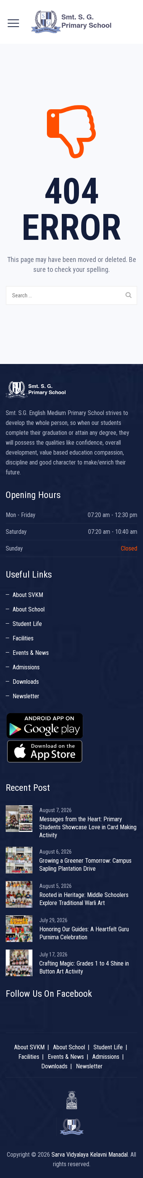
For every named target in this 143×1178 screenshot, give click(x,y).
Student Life (27, 623)
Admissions (26, 667)
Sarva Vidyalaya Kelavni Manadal (89, 1154)
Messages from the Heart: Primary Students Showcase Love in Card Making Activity (88, 827)
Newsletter (26, 696)
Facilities (23, 638)
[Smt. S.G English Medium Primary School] (71, 22)
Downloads (26, 681)
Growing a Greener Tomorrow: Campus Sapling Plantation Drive (85, 864)
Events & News (31, 652)
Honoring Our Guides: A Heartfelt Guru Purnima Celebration (84, 933)
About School (29, 609)
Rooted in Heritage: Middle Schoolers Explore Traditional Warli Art (84, 899)
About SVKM (28, 595)
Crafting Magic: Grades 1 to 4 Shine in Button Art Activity (84, 967)
